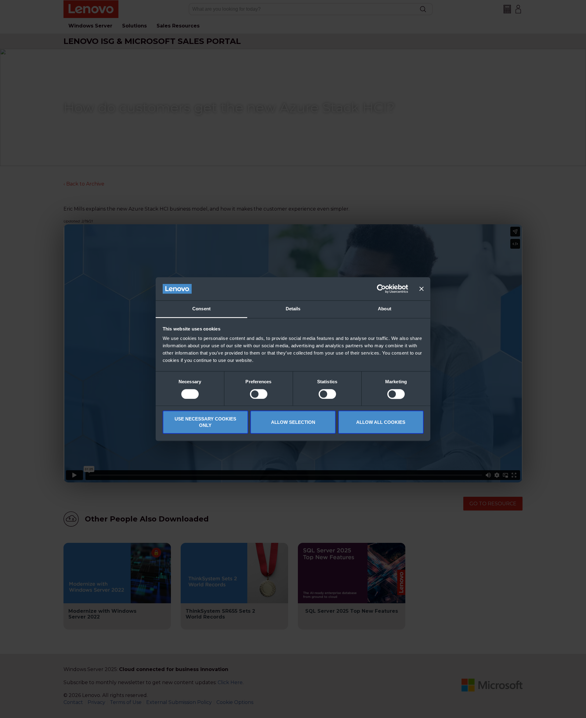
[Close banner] (421, 289)
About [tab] (384, 309)
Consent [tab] (201, 309)
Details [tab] (293, 309)
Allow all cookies (380, 422)
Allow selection (293, 422)
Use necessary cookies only (205, 422)
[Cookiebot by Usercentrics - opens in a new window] (381, 288)
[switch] (258, 394)
